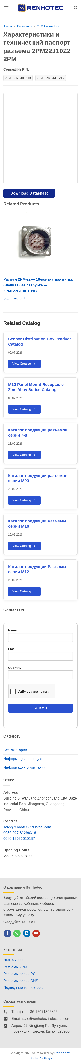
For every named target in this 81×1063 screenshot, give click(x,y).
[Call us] (17, 933)
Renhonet (62, 1053)
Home (8, 26)
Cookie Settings (40, 1058)
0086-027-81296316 (19, 833)
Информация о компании (24, 767)
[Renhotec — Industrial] (40, 7)
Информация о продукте (24, 759)
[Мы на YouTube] (36, 933)
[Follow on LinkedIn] (26, 933)
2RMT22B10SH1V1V (50, 78)
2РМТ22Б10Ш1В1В (18, 78)
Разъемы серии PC (19, 974)
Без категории (15, 750)
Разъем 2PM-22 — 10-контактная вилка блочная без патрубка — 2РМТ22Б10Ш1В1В (38, 285)
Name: (13, 630)
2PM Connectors (48, 26)
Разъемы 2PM (15, 967)
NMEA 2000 (13, 960)
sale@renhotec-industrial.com (27, 827)
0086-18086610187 (19, 839)
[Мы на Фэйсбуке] (7, 933)
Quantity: (15, 667)
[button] (6, 7)
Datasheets (24, 26)
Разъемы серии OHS (20, 981)
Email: (13, 649)
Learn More (12, 298)
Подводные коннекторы (23, 988)
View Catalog (21, 363)
